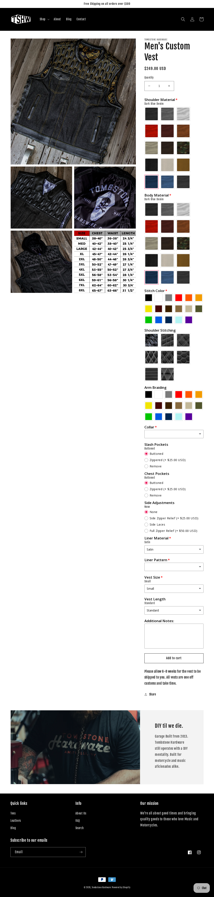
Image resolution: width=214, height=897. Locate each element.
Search (79, 828)
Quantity (149, 77)
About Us (81, 813)
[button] (44, 19)
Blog (13, 828)
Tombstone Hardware (101, 887)
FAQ (77, 820)
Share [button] (152, 694)
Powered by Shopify (121, 887)
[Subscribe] (80, 852)
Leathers (15, 820)
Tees (13, 813)
